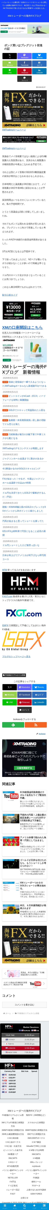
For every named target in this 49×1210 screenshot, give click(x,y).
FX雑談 (36, 1178)
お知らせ (24, 1198)
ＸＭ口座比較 (13, 1138)
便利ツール (36, 1182)
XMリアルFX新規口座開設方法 (13, 1124)
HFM (4, 570)
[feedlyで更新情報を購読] (13, 725)
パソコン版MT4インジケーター (12, 1172)
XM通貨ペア (13, 1154)
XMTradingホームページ (14, 130)
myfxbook (36, 1166)
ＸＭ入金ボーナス (12, 1142)
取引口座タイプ (9, 295)
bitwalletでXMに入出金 (36, 1146)
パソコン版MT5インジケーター (36, 1172)
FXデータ (36, 1186)
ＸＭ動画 (36, 1158)
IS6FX (5, 625)
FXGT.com (7, 596)
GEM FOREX (36, 1194)
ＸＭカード (13, 1162)
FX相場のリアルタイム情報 (13, 1117)
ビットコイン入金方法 (12, 1150)
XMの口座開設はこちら (22, 327)
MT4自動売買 (13, 1166)
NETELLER (13, 1178)
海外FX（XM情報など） (36, 1115)
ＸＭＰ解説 (36, 1142)
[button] (43, 674)
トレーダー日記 (12, 1190)
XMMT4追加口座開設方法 (13, 1130)
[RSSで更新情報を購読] (36, 725)
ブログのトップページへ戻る (16, 656)
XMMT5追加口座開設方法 (36, 1130)
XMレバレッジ (36, 1162)
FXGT (12, 1194)
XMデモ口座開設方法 (36, 1134)
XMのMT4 (36, 1154)
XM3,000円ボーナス (36, 1138)
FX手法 (13, 1182)
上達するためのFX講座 (36, 1190)
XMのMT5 (12, 1158)
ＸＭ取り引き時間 (36, 1150)
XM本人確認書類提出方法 (13, 1134)
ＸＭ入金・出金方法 (12, 1146)
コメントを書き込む (24, 1005)
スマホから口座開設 (36, 1122)
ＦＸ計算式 (13, 1186)
